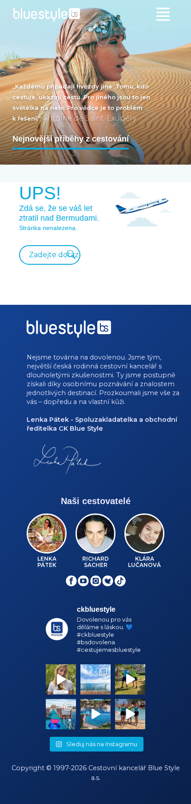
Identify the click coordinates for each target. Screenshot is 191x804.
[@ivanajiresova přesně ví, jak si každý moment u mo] (61, 679)
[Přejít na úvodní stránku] (95, 15)
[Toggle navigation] (163, 14)
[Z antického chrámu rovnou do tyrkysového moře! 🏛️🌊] (61, 714)
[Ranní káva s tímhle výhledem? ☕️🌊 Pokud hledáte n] (95, 679)
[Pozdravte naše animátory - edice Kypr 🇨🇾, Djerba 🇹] (130, 714)
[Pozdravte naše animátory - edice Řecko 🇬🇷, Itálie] (130, 679)
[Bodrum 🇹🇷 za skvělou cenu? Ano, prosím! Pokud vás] (95, 714)
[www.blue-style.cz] (69, 332)
